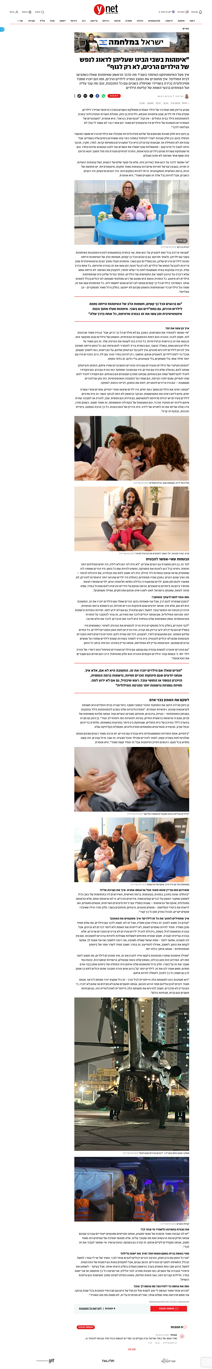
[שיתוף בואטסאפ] (103, 96)
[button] (159, 11)
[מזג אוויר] (173, 13)
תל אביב (164, 12)
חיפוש (37, 12)
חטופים (150, 103)
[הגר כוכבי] (186, 96)
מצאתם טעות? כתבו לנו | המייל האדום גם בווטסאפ (169, 1301)
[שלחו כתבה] (85, 96)
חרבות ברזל (175, 103)
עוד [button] (21, 21)
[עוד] (74, 96)
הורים (186, 29)
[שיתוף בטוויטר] (91, 96)
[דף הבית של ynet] (106, 15)
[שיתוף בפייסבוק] (97, 96)
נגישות (25, 12)
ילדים (158, 103)
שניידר (142, 103)
